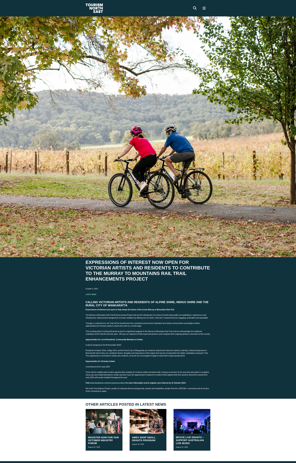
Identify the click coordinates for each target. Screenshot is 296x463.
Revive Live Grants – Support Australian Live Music (190, 440)
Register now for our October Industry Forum (103, 440)
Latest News (91, 294)
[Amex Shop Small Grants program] (148, 421)
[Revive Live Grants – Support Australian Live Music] (192, 421)
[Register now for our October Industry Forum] (104, 421)
